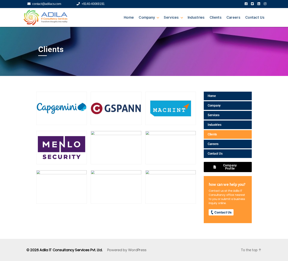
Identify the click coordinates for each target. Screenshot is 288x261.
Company (147, 17)
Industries (196, 17)
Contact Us (254, 17)
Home (129, 17)
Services (171, 17)
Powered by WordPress (127, 249)
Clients (216, 17)
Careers (233, 17)
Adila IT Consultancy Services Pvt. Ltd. (71, 249)
